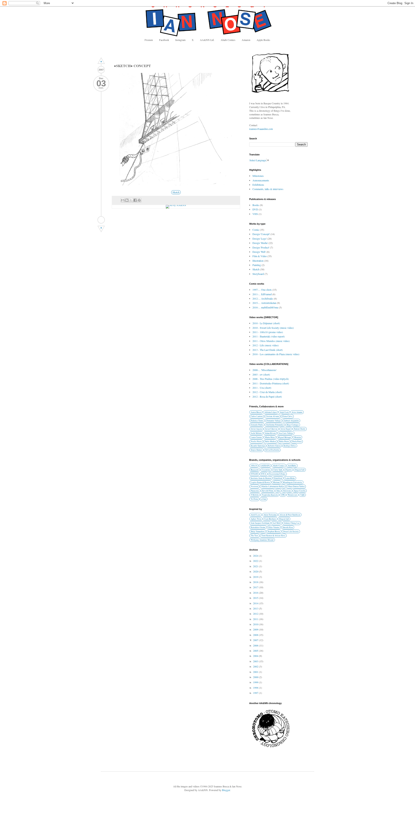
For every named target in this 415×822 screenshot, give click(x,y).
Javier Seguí (286, 428)
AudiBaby (292, 465)
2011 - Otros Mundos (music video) (271, 341)
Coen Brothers (270, 518)
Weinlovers (292, 494)
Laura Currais (256, 437)
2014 (256, 603)
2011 (256, 619)
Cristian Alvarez (272, 416)
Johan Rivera (270, 433)
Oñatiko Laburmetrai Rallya (272, 486)
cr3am (263, 499)
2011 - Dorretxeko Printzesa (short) (270, 383)
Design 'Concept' (261, 234)
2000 (256, 677)
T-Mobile (255, 494)
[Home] (101, 220)
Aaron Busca (256, 412)
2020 (256, 571)
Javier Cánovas (271, 428)
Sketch (175, 192)
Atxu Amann (297, 412)
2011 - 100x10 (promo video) (267, 332)
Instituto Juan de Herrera (261, 478)
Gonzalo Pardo (257, 424)
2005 (256, 650)
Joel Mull (277, 523)
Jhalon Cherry (299, 428)
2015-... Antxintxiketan (264, 303)
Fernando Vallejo (274, 420)
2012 (256, 613)
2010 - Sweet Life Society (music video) (273, 327)
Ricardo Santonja (258, 445)
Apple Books (263, 40)
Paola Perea (297, 441)
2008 (256, 635)
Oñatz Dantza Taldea (296, 486)
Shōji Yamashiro (258, 531)
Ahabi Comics (228, 40)
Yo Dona (254, 499)
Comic (255, 229)
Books (255, 205)
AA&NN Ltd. (207, 40)
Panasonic (255, 490)
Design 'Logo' (259, 238)
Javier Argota (256, 428)
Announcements (260, 180)
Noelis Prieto (256, 441)
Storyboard (258, 274)
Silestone (287, 490)
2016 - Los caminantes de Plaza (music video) (275, 354)
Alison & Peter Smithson (289, 514)
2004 (256, 656)
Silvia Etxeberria (272, 449)
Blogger (226, 790)
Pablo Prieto (284, 441)
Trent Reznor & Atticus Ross (273, 535)
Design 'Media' (260, 243)
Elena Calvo (287, 416)
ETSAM (254, 473)
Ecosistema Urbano (277, 473)
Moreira (297, 437)
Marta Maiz (270, 437)
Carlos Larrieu (257, 416)
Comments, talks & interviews (267, 189)
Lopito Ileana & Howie (260, 482)
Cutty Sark (277, 469)
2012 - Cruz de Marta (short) (267, 392)
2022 (256, 561)
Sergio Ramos (256, 449)
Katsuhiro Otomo (258, 527)
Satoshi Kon (288, 527)
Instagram (180, 40)
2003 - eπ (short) (261, 374)
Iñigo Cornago (293, 424)
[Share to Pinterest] (139, 200)
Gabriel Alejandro (291, 420)
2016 (256, 592)
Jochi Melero (256, 433)
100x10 (254, 465)
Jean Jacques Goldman (260, 523)
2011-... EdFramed (262, 294)
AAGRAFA (265, 465)
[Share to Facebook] (135, 200)
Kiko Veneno (273, 527)
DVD (255, 209)
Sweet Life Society (291, 531)
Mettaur (276, 482)
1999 (256, 682)
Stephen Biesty (274, 531)
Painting (256, 265)
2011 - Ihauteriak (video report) (268, 336)
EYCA (263, 473)
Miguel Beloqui (284, 437)
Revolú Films (267, 490)
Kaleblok (278, 478)
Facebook (164, 40)
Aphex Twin (256, 518)
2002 (256, 666)
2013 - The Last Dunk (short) (267, 349)
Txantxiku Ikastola (270, 494)
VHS (255, 214)
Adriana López (270, 412)
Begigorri (255, 469)
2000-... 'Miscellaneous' (264, 370)
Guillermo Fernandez (275, 424)
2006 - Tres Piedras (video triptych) (270, 378)
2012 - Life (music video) (265, 345)
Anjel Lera (284, 412)
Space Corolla (299, 490)
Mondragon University (292, 482)
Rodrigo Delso (290, 445)
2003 (256, 661)
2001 (256, 672)
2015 (256, 598)
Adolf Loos (255, 514)
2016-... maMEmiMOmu (265, 307)
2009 (256, 629)
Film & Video (259, 256)
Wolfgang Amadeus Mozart (262, 539)
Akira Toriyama (269, 514)
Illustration (257, 260)
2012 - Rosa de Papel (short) (267, 396)
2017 (256, 587)
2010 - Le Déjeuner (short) (266, 323)
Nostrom (254, 486)
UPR (283, 494)
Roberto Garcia (274, 445)
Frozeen (149, 40)
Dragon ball (300, 469)
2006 (256, 645)
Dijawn (288, 469)
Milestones (258, 175)
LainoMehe (290, 478)
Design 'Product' (260, 247)
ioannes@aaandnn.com (261, 129)
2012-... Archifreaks (262, 298)
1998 (256, 687)
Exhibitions (258, 184)
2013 (256, 608)
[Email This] (123, 200)
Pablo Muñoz (270, 441)
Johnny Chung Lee (292, 523)
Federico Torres (257, 420)
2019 (256, 577)
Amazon (246, 40)
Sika (278, 490)
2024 (256, 555)
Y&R (302, 494)
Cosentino (266, 469)
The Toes (254, 535)
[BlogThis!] (127, 200)
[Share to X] (131, 200)
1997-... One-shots (262, 289)
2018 (256, 582)
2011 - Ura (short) (261, 387)
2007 (256, 640)
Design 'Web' (259, 251)
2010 (256, 624)
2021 (256, 566)
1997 (256, 693)
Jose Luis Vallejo (286, 433)
